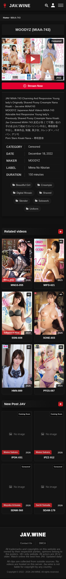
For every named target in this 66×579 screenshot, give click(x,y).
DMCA (42, 543)
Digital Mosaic (24, 192)
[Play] (33, 58)
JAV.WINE (19, 5)
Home (6, 17)
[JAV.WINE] (33, 535)
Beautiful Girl (23, 185)
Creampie (46, 185)
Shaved (47, 192)
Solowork (44, 200)
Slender (23, 200)
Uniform (34, 208)
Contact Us (26, 543)
